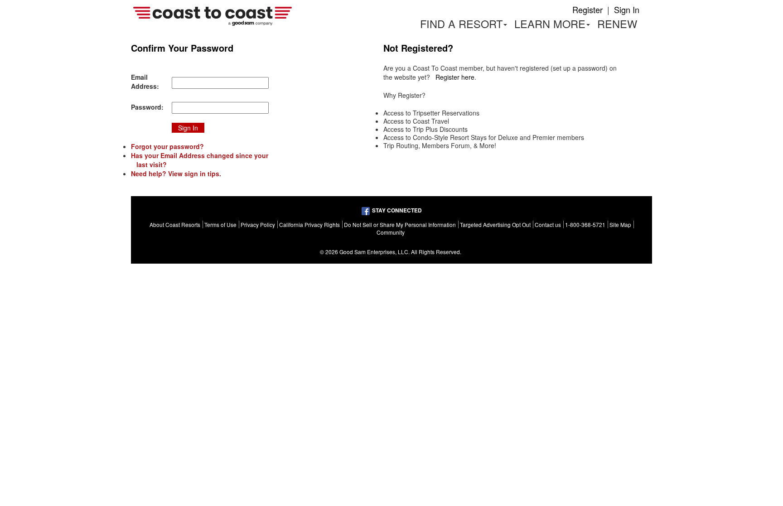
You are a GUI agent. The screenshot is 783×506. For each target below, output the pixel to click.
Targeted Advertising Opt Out (495, 224)
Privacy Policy (258, 224)
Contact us (548, 224)
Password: (147, 106)
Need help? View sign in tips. (176, 173)
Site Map (620, 224)
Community (391, 232)
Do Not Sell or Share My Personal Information (400, 224)
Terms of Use (220, 224)
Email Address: (145, 81)
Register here (454, 77)
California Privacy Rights (309, 224)
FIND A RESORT (461, 23)
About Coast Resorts (175, 224)
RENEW (617, 23)
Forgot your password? (167, 146)
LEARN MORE (554, 25)
